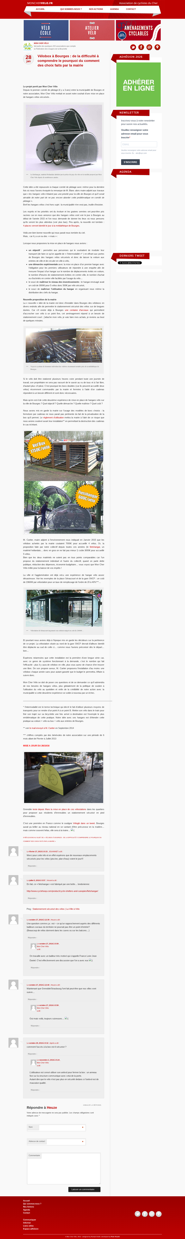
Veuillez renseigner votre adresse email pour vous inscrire (134, 134)
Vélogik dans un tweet (84, 823)
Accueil (40, 9)
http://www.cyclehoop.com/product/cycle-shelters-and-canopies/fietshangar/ (62, 891)
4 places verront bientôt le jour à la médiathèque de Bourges (51, 225)
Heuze (52, 1107)
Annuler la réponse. (92, 1105)
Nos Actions (96, 9)
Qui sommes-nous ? (71, 9)
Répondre (32, 866)
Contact (131, 9)
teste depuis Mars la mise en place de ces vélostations (59, 809)
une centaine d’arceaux (76, 310)
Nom (31, 1127)
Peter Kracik (115, 1236)
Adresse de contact (37, 1141)
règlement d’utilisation (53, 417)
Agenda (114, 9)
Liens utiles (28, 1226)
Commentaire (34, 1155)
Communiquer (29, 1220)
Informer (27, 1223)
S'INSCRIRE (130, 162)
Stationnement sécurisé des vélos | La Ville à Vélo (56, 909)
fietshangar (95, 547)
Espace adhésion (30, 1229)
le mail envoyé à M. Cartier (42, 728)
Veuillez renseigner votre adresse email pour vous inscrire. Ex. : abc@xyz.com (138, 151)
